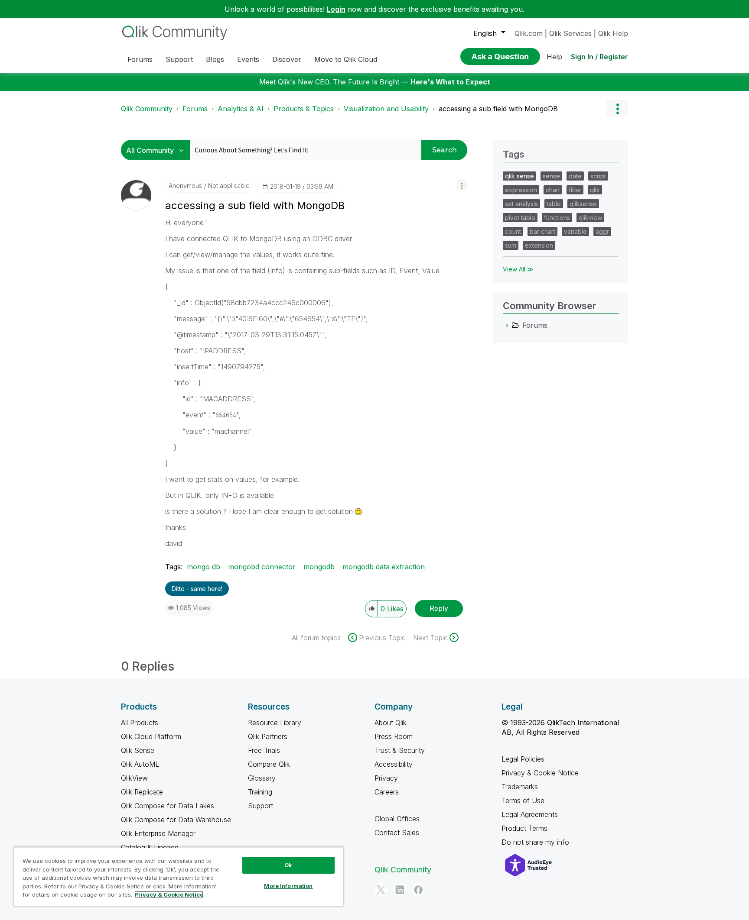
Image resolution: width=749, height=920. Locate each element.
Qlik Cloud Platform (151, 736)
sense (551, 176)
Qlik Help (613, 33)
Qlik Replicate (142, 792)
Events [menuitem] (248, 59)
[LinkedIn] (399, 889)
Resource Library (274, 722)
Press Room (393, 736)
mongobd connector (262, 566)
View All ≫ (518, 269)
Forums (195, 108)
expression (521, 190)
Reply (439, 608)
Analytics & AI (241, 108)
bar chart (542, 231)
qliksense (583, 203)
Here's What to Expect (450, 81)
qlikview (590, 217)
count (513, 231)
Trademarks (520, 786)
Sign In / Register (599, 56)
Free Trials (264, 750)
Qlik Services (570, 33)
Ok (288, 865)
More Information (288, 885)
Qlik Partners (267, 736)
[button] (461, 185)
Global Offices (397, 818)
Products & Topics (304, 108)
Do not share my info (536, 842)
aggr (602, 231)
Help (554, 56)
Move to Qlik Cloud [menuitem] (345, 59)
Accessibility (393, 764)
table (554, 203)
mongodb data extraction (383, 566)
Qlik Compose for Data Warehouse (176, 819)
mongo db (203, 566)
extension (539, 245)
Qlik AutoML (140, 764)
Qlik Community (147, 108)
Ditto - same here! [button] (197, 588)
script (598, 176)
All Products (139, 722)
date (575, 176)
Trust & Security (399, 750)
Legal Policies (523, 759)
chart (553, 190)
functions (557, 217)
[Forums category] (507, 325)
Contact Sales (396, 832)
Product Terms (524, 828)
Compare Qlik (269, 764)
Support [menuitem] (179, 59)
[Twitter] (381, 889)
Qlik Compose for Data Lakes (167, 805)
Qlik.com (529, 33)
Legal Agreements (530, 814)
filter (575, 190)
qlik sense (519, 176)
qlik (595, 190)
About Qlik (390, 722)
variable (575, 231)
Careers (386, 792)
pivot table (520, 217)
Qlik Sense (137, 750)
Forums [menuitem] (140, 59)
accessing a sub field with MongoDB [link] (498, 108)
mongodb (319, 566)
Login (336, 9)
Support (260, 805)
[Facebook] (418, 889)
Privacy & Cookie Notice (540, 772)
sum (510, 245)
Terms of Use (523, 800)
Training (260, 792)
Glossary (262, 778)
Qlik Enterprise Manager (158, 833)
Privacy (386, 778)
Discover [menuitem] (286, 59)
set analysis (521, 203)
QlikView (134, 778)
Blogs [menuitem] (215, 59)
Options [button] (617, 108)
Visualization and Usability (386, 108)
